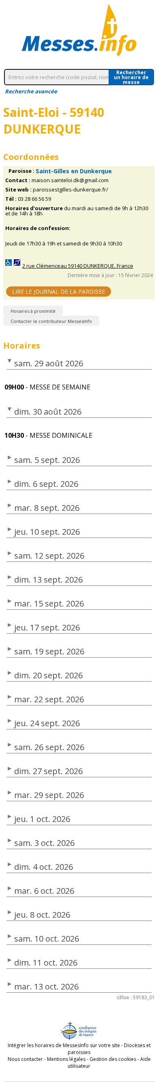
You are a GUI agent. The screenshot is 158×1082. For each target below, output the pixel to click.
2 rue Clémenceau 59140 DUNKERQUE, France (77, 266)
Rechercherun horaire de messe (131, 77)
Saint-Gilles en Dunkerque (74, 171)
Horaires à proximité (33, 311)
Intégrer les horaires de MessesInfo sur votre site (64, 1045)
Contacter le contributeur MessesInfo (51, 321)
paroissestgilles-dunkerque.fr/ (70, 189)
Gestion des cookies (113, 1059)
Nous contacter (25, 1059)
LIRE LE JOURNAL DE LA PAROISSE (58, 291)
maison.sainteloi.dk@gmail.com (70, 180)
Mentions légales (66, 1059)
